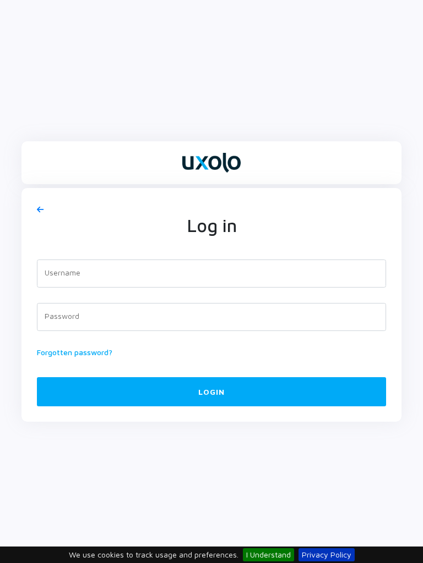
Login (211, 391)
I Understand (268, 554)
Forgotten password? (74, 352)
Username (62, 272)
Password (62, 316)
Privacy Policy (326, 554)
